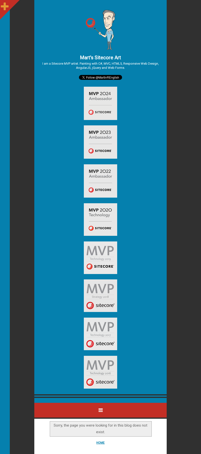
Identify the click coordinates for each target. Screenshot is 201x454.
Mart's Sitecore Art (100, 57)
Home (100, 442)
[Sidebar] (5, 5)
